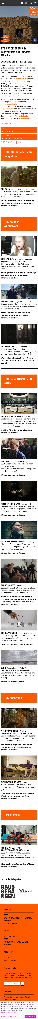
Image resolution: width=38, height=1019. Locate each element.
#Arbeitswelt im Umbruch (9, 206)
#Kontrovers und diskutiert (17, 599)
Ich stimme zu (30, 1016)
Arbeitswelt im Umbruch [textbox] (13, 138)
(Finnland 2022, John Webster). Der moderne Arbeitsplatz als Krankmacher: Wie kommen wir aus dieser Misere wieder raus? (18, 637)
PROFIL (6, 915)
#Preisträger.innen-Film (9, 273)
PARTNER (7, 921)
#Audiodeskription (22, 315)
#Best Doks (24, 275)
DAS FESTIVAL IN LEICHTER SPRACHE (18, 918)
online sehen (21, 79)
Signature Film (7, 109)
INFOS (6, 931)
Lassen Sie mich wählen (9, 1016)
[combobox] (19, 128)
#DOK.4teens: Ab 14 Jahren (10, 275)
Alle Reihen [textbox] (7, 132)
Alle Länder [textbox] (7, 135)
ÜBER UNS (8, 910)
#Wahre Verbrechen (8, 313)
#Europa (33, 273)
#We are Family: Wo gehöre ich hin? (13, 745)
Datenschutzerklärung (8, 1012)
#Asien (31, 203)
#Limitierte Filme (24, 273)
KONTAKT (7, 945)
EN (26, 3)
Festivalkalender (21, 116)
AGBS (6, 939)
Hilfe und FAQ (6, 123)
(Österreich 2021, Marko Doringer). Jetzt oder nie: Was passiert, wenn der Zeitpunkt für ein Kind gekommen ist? (18, 786)
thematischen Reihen (9, 104)
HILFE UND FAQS (10, 936)
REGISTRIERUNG (10, 960)
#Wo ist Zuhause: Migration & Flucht (13, 358)
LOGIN (6, 958)
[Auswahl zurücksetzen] (19, 142)
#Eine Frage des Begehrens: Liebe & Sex (15, 796)
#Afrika (21, 682)
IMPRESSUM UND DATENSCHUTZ (16, 942)
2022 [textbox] (3, 128)
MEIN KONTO (9, 952)
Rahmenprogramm (26, 118)
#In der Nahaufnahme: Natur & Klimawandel (16, 201)
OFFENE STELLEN (10, 923)
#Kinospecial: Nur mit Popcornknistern (14, 794)
